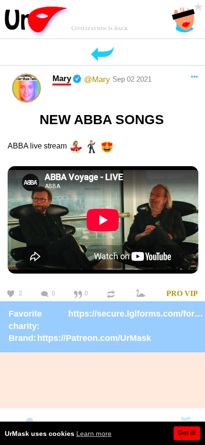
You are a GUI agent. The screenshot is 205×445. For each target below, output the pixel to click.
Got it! (187, 432)
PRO (174, 293)
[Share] (112, 293)
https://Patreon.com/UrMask (94, 338)
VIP (191, 293)
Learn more (94, 433)
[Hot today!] (142, 293)
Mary (61, 78)
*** (194, 78)
